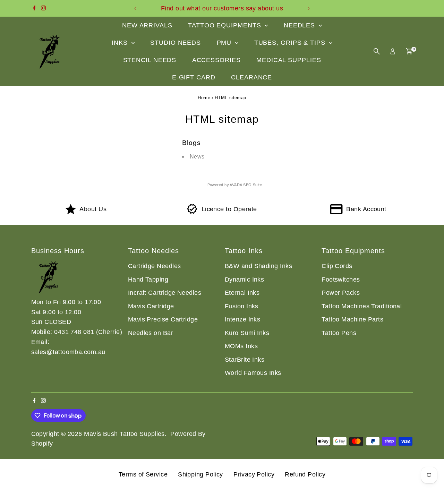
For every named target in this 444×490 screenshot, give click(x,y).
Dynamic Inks (244, 279)
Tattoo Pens (339, 332)
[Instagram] (43, 8)
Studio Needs (175, 42)
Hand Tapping (148, 279)
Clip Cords (337, 266)
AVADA (236, 185)
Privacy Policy (253, 474)
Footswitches (341, 279)
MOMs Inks (241, 346)
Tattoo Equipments (225, 25)
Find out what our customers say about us (222, 8)
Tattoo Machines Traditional (362, 306)
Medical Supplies (288, 60)
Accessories (216, 60)
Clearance (251, 77)
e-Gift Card (193, 77)
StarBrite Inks (244, 359)
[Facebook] (34, 8)
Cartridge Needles (154, 266)
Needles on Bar (150, 332)
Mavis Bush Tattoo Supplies (124, 433)
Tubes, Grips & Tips (290, 42)
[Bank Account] (336, 212)
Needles (300, 25)
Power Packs (341, 292)
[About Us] (70, 212)
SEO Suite (252, 185)
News (197, 157)
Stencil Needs (150, 60)
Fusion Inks (241, 306)
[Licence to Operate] (192, 212)
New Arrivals (147, 25)
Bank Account (366, 209)
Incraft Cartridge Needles (164, 292)
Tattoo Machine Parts (352, 319)
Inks (121, 42)
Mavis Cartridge (151, 306)
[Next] (308, 8)
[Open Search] (377, 51)
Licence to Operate (229, 209)
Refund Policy (305, 474)
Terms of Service (143, 474)
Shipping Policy (200, 474)
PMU (225, 42)
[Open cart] (409, 51)
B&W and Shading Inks (258, 266)
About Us (92, 209)
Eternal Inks (242, 292)
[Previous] (136, 8)
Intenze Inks (242, 319)
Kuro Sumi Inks (247, 332)
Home (204, 97)
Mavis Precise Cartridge (163, 319)
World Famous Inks (253, 372)
